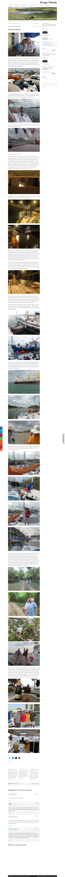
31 (43, 86)
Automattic (54, 876)
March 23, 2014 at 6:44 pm (13, 795)
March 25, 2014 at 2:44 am (13, 830)
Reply (10, 800)
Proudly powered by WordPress (41, 876)
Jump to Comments (35, 26)
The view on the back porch (13, 23)
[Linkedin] (1, 433)
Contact (24, 5)
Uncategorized (17, 783)
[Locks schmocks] (24, 774)
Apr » (46, 87)
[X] (1, 430)
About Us (17, 5)
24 (43, 85)
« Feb (43, 87)
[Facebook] (1, 428)
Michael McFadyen (13, 829)
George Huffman (13, 794)
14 (51, 83)
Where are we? (33, 5)
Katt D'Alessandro (13, 816)
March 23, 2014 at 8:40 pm (13, 804)
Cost (41, 5)
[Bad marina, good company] (13, 774)
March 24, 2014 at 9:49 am (13, 817)
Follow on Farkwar (47, 43)
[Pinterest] (1, 435)
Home (10, 5)
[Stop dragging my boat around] (35, 774)
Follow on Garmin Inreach (48, 45)
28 (51, 85)
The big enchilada (14, 29)
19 (47, 84)
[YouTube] (1, 446)
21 (51, 84)
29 (53, 85)
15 (53, 83)
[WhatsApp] (1, 438)
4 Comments (37, 783)
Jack (10, 26)
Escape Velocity (48, 2)
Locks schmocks (36, 23)
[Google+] (1, 444)
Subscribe (44, 32)
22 (53, 84)
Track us (48, 5)
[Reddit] (1, 441)
